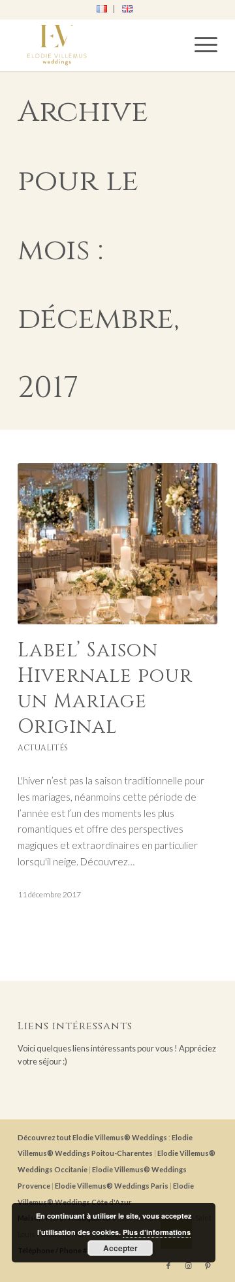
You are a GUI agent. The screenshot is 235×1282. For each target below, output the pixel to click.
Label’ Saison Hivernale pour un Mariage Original (105, 688)
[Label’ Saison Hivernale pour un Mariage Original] (117, 543)
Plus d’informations (157, 1232)
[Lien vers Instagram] (188, 1265)
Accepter (120, 1248)
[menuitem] (102, 9)
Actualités (43, 748)
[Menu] (199, 45)
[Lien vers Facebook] (168, 1265)
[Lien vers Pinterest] (207, 1265)
